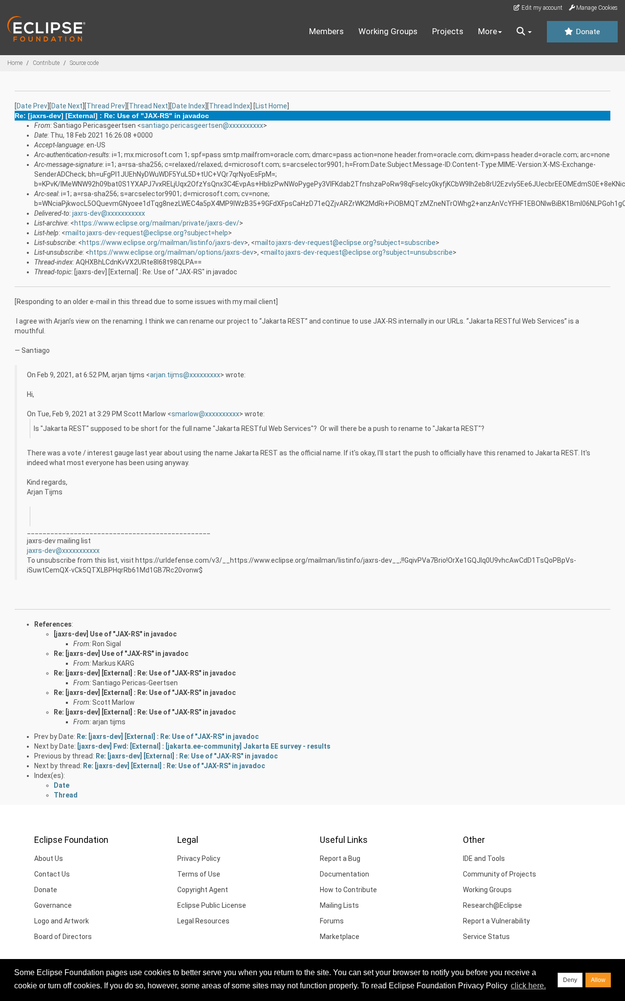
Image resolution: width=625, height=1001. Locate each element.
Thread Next (148, 106)
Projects (447, 31)
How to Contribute (348, 890)
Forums (332, 921)
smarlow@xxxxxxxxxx (205, 414)
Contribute (46, 63)
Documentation (344, 874)
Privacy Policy (198, 858)
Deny (570, 980)
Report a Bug (340, 858)
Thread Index (229, 106)
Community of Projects (499, 874)
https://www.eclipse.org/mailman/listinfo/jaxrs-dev (163, 242)
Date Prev (32, 106)
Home (14, 63)
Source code (84, 63)
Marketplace (339, 936)
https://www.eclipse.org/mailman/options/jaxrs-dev (171, 252)
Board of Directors (63, 936)
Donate (587, 31)
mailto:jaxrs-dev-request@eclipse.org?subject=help (146, 233)
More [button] (487, 31)
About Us (48, 858)
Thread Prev (105, 106)
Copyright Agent (202, 890)
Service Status (486, 936)
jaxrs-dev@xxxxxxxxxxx (108, 213)
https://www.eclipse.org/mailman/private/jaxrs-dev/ (156, 223)
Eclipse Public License (211, 905)
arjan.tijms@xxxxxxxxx (185, 375)
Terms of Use (198, 874)
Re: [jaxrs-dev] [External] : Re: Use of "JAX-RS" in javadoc (145, 673)
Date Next (67, 106)
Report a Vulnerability (496, 921)
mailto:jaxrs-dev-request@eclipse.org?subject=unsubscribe (358, 252)
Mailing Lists (339, 905)
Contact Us (52, 874)
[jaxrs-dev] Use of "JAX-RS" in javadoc (115, 634)
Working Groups (387, 31)
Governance (53, 905)
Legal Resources (203, 921)
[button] (524, 31)
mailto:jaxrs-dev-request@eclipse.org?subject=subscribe (345, 242)
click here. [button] (528, 985)
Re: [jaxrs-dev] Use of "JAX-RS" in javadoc (121, 653)
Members (326, 31)
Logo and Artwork (61, 921)
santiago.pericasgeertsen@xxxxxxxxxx (202, 125)
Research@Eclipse (492, 905)
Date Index (188, 106)
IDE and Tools (484, 858)
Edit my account (541, 7)
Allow (598, 980)
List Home (271, 106)
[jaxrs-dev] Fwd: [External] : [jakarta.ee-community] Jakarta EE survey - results (204, 746)
